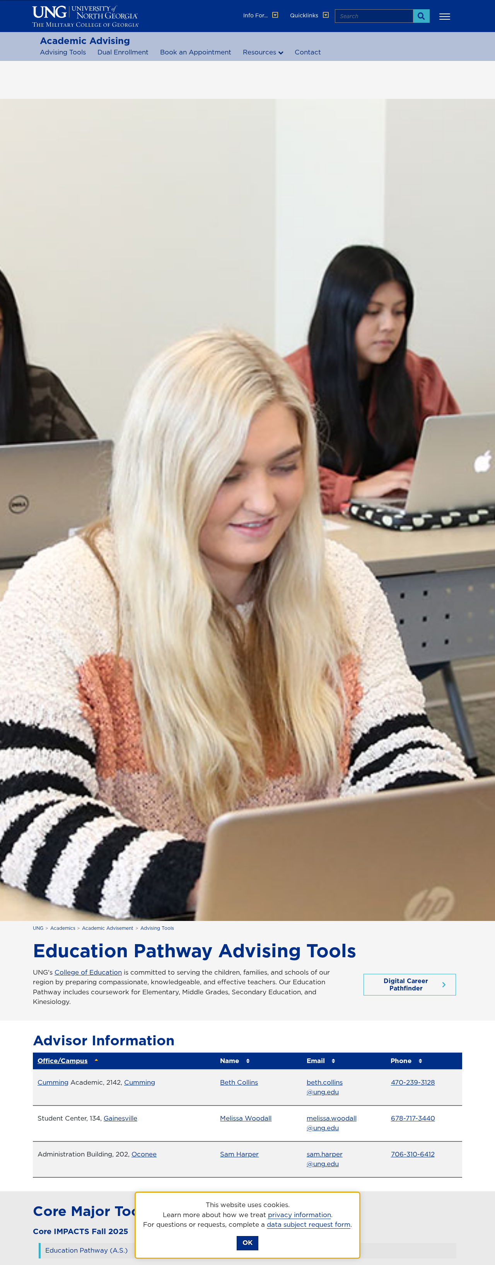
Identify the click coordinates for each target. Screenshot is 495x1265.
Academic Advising (85, 40)
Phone (401, 1060)
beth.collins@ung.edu (325, 1087)
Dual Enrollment (122, 52)
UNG (38, 928)
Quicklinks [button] (305, 15)
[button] (445, 16)
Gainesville (120, 1118)
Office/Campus (63, 1060)
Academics (62, 928)
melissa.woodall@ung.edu (332, 1123)
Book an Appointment (195, 52)
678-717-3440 (413, 1118)
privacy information (299, 1214)
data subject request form (308, 1224)
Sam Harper (239, 1154)
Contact (308, 52)
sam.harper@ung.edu (325, 1159)
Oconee (144, 1154)
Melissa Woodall (245, 1118)
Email (316, 1060)
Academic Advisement (107, 928)
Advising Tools (63, 52)
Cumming (53, 1082)
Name (229, 1060)
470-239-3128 (413, 1082)
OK (247, 1242)
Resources (259, 52)
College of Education (88, 972)
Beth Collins (239, 1082)
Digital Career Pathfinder (406, 984)
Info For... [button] (256, 15)
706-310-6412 (413, 1154)
